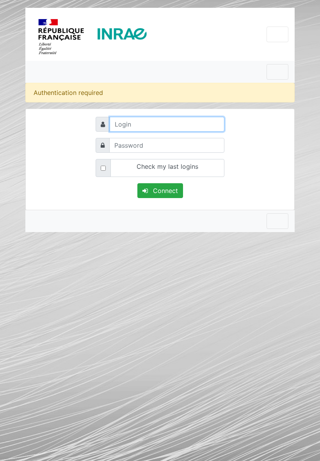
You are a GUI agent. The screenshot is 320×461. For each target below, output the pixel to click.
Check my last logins (167, 166)
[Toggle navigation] (277, 34)
